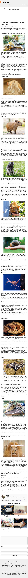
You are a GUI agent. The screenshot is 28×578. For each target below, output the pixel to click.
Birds (9, 4)
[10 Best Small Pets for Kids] (20, 527)
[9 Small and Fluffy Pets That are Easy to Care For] (7, 514)
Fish (11, 4)
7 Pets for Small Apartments (20, 515)
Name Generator (14, 563)
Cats (4, 4)
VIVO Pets (2, 26)
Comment (3, 535)
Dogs (6, 4)
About (25, 4)
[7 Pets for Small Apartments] (20, 514)
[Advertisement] (14, 15)
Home (1, 4)
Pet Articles (5, 26)
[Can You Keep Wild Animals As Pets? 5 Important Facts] (7, 527)
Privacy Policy (20, 563)
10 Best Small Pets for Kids (20, 528)
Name (2, 546)
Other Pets (18, 4)
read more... (19, 500)
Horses (14, 4)
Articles (22, 4)
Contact (9, 563)
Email (2, 550)
